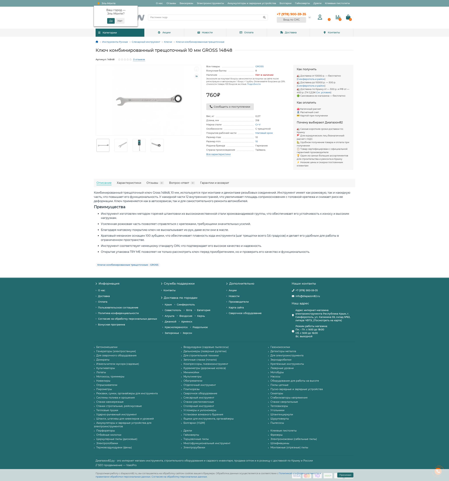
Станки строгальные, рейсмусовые (119, 406)
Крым (168, 304)
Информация (109, 283)
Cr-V (257, 124)
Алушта (169, 316)
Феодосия (185, 316)
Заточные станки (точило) (200, 359)
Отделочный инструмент (199, 385)
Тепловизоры (279, 406)
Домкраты (102, 359)
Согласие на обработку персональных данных (179, 476)
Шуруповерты (279, 418)
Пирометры (104, 389)
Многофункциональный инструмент (206, 443)
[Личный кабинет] (320, 17)
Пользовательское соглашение (118, 307)
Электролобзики (107, 443)
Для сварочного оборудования (116, 355)
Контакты (334, 32)
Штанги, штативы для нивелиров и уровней (125, 418)
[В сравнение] (196, 76)
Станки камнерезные (110, 401)
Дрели (317, 3)
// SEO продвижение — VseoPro (116, 465)
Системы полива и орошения (115, 397)
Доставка (291, 32)
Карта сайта (236, 307)
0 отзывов (139, 59)
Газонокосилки (280, 347)
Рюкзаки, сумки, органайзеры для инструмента (127, 393)
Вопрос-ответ (181, 183)
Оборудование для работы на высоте (294, 380)
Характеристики (129, 183)
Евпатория (203, 310)
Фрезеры (276, 434)
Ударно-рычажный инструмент (116, 414)
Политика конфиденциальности (118, 313)
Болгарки (285, 3)
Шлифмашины (279, 443)
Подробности (254, 84)
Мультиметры (192, 376)
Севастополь (173, 310)
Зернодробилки (280, 359)
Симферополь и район (311, 79)
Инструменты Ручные (115, 41)
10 (256, 141)
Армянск (186, 321)
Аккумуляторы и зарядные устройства (251, 3)
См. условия (323, 92)
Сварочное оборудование (245, 313)
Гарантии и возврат (214, 183)
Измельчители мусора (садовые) (117, 363)
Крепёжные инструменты (287, 363)
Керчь (201, 316)
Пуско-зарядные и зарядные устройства (296, 389)
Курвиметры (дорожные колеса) (204, 368)
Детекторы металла (283, 351)
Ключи (168, 41)
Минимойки (191, 372)
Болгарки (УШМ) (194, 422)
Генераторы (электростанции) (116, 351)
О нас (159, 3)
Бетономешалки (107, 347)
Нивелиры (103, 380)
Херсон (187, 333)
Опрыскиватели (106, 385)
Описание (104, 183)
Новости (207, 32)
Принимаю (345, 475)
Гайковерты (302, 3)
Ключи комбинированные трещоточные (200, 41)
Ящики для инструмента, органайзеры (208, 418)
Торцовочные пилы (196, 439)
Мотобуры (277, 372)
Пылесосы (277, 422)
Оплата (248, 32)
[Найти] (264, 17)
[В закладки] (196, 69)
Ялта (189, 310)
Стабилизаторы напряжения (288, 397)
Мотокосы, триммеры (110, 376)
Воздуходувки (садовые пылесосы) (206, 347)
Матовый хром (264, 132)
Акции (166, 32)
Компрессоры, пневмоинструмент (205, 363)
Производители (239, 301)
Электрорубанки (194, 447)
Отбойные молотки (108, 434)
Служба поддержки (179, 283)
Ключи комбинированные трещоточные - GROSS (127, 264)
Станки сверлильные (284, 401)
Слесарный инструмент (146, 41)
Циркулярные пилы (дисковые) (116, 439)
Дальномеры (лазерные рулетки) (205, 351)
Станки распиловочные (198, 401)
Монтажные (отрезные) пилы (289, 447)
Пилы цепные (279, 385)
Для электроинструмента (286, 355)
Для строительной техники (201, 355)
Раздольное (200, 327)
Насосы (275, 376)
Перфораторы (105, 430)
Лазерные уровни (282, 368)
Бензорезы (186, 3)
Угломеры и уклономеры (199, 410)
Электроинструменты (210, 3)
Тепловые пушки (107, 410)
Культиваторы (105, 368)
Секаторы (276, 393)
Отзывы (171, 3)
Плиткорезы (191, 389)
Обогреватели (192, 380)
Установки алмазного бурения (203, 414)
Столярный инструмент (198, 406)
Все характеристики (218, 154)
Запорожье (172, 333)
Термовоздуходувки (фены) (114, 447)
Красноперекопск (176, 327)
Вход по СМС (291, 19)
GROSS (259, 66)
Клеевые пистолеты (337, 3)
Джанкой (170, 321)
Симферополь (186, 304)
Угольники (277, 410)
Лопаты (101, 372)
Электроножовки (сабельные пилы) (293, 439)
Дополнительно (241, 283)
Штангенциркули (281, 414)
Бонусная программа (111, 324)
